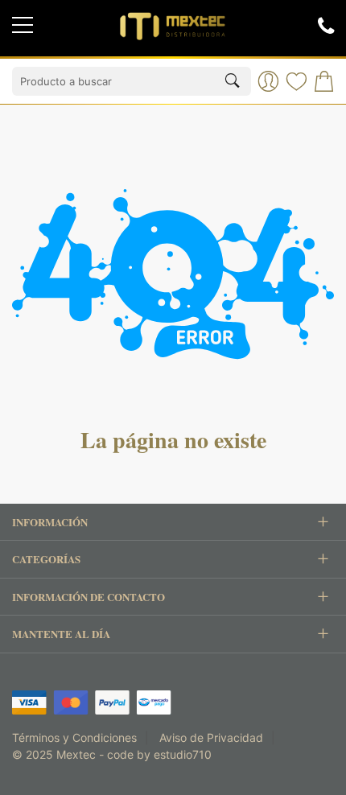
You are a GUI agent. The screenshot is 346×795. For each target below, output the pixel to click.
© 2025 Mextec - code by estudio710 (112, 754)
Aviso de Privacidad (211, 737)
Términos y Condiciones (74, 737)
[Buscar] (232, 81)
